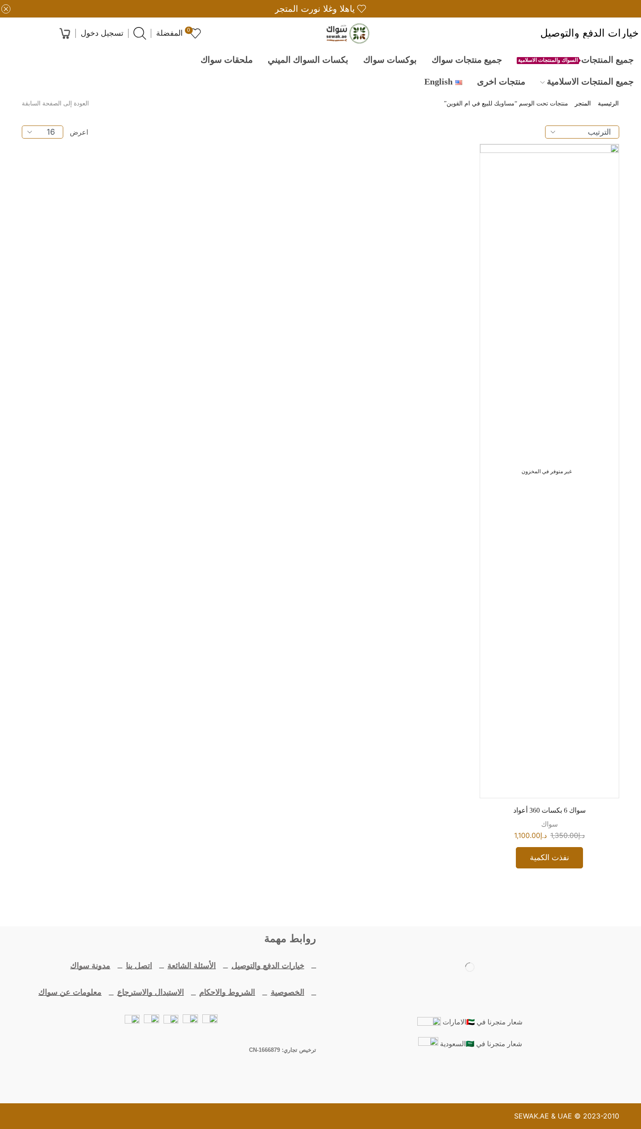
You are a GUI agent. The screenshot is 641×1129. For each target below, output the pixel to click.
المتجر (583, 104)
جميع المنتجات (576, 59)
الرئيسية (608, 104)
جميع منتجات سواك (467, 59)
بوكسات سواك (390, 59)
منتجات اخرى (501, 81)
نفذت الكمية (549, 857)
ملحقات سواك (227, 59)
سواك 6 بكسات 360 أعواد (549, 810)
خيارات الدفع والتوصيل (589, 33)
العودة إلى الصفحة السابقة (55, 104)
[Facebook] (521, 1076)
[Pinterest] (419, 1076)
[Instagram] (445, 1076)
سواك (549, 824)
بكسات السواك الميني (308, 59)
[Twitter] (495, 1076)
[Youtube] (470, 1076)
